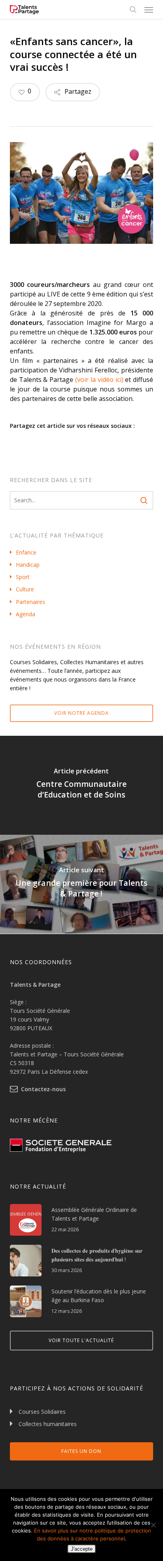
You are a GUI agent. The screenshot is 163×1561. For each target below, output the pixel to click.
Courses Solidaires (42, 1411)
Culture (25, 589)
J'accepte (82, 1549)
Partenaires (30, 602)
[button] (148, 9)
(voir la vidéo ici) (99, 379)
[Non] (153, 1525)
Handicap (28, 564)
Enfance (26, 552)
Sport (23, 577)
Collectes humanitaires (48, 1424)
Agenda (25, 614)
